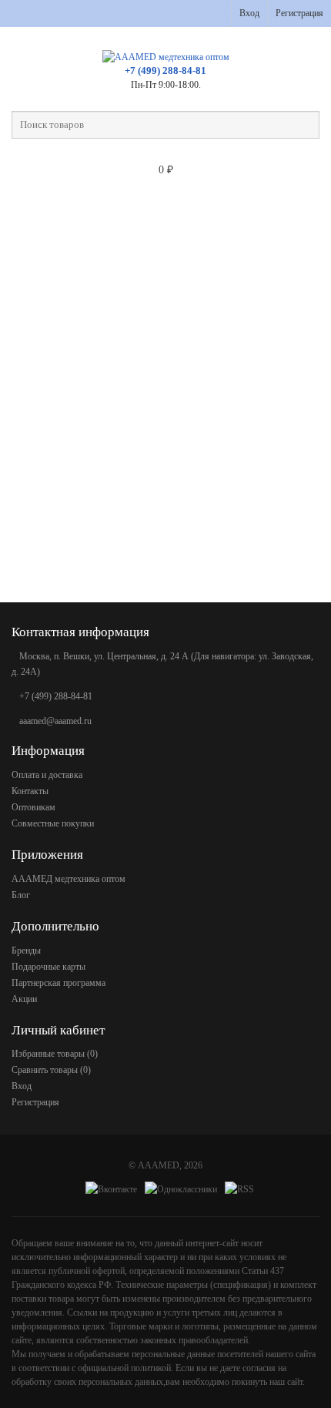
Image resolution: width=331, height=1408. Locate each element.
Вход (249, 13)
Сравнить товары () (51, 1069)
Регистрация (299, 13)
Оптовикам (33, 807)
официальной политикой (124, 1368)
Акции (24, 999)
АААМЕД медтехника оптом (68, 878)
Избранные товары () (55, 1053)
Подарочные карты (48, 966)
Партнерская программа (58, 982)
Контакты (30, 791)
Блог (21, 895)
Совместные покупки (53, 823)
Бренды (26, 950)
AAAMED (158, 1165)
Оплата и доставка (47, 774)
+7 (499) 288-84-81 (165, 70)
